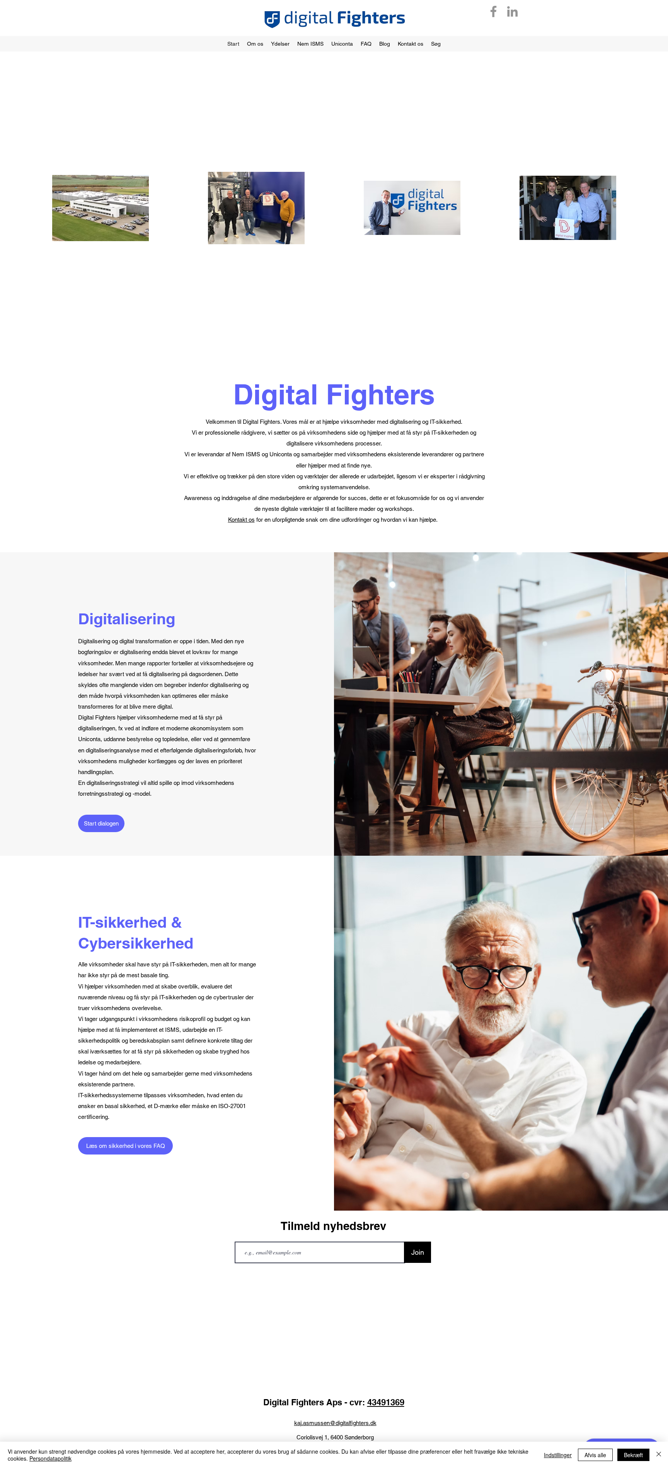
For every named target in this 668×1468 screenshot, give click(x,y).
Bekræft (633, 1455)
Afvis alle (595, 1455)
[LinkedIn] (512, 11)
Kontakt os (241, 519)
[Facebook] (493, 11)
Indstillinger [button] (558, 1455)
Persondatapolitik (50, 1458)
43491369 (385, 1402)
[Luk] (658, 1455)
